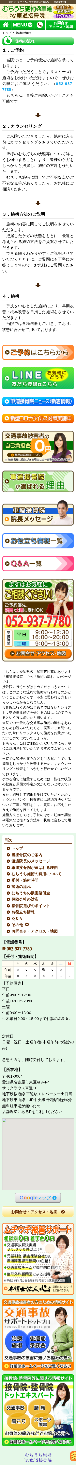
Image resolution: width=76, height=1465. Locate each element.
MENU (20, 24)
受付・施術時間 (25, 880)
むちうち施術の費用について (37, 874)
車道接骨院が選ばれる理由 (35, 867)
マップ (35, 1198)
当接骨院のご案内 (27, 855)
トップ (6, 33)
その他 (17, 925)
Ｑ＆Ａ (17, 918)
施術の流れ (21, 886)
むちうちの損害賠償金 (31, 893)
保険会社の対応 (25, 899)
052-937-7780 (19, 948)
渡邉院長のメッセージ (31, 861)
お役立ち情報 (23, 912)
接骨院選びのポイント (31, 906)
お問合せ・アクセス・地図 (35, 931)
